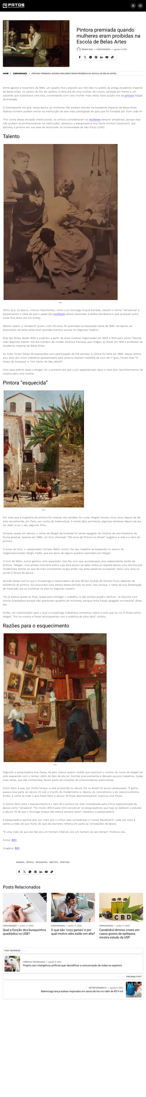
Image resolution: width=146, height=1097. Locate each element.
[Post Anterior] (12, 964)
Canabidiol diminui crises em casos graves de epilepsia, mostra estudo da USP (119, 934)
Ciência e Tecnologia (34, 961)
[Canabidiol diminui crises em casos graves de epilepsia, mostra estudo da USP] (121, 907)
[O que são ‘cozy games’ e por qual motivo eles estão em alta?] (73, 907)
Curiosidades (103, 49)
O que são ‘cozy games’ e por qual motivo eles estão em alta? (73, 932)
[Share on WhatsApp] (90, 57)
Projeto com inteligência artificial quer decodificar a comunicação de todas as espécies (72, 965)
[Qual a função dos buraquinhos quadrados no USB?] (25, 907)
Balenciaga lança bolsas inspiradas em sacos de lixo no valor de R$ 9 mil (82, 991)
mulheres (94, 119)
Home (6, 73)
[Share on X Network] (85, 57)
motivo (54, 862)
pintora (129, 95)
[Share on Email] (107, 57)
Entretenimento (98, 987)
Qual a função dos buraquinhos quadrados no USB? (24, 932)
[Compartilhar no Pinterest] (96, 57)
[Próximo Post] (134, 989)
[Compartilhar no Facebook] (79, 57)
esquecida (42, 862)
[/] (133, 6)
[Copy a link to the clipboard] (112, 57)
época (30, 862)
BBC (14, 839)
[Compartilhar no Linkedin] (101, 57)
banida (20, 862)
